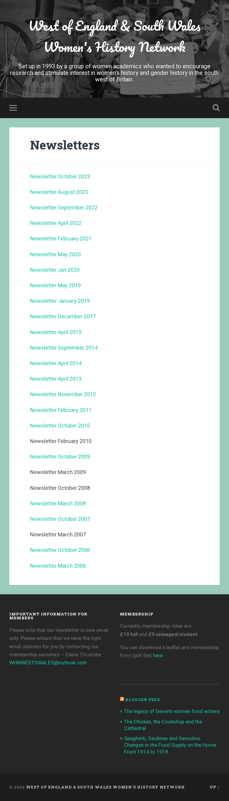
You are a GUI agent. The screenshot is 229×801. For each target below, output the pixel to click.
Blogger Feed (142, 699)
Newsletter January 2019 (60, 301)
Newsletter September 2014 (64, 348)
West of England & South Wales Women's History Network (114, 36)
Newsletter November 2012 (63, 394)
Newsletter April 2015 (55, 332)
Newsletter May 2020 (55, 254)
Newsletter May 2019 (55, 285)
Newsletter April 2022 (55, 223)
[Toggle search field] (216, 108)
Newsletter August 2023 (59, 192)
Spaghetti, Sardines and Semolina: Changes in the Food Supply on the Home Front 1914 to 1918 (170, 744)
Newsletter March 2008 (58, 503)
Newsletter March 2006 (58, 566)
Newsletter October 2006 (60, 550)
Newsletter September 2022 (64, 207)
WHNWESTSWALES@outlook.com (48, 663)
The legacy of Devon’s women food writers (172, 711)
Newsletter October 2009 (60, 456)
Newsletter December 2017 (63, 316)
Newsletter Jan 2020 (55, 270)
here (158, 655)
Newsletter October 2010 (60, 425)
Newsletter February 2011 (61, 410)
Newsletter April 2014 (55, 363)
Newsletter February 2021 (61, 238)
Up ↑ (215, 787)
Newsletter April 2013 (55, 379)
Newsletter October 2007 (60, 519)
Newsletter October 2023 (60, 176)
